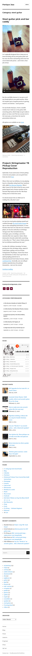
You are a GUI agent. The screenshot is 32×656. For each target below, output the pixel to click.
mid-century (8, 586)
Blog (5, 471)
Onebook (6, 496)
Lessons (6, 483)
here (12, 177)
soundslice (7, 599)
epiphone (7, 578)
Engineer (5, 641)
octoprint (7, 588)
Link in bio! (7, 485)
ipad (5, 582)
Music (5, 491)
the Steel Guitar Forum (19, 223)
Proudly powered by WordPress (17, 653)
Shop (5, 504)
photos (6, 592)
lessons (6, 584)
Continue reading (7, 269)
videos (6, 607)
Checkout (7, 475)
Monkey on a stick (9, 489)
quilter (6, 594)
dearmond (7, 574)
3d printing (14, 155)
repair (5, 597)
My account (7, 494)
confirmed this (6, 261)
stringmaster (22, 274)
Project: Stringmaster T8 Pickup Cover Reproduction (15, 166)
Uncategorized (8, 605)
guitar (6, 580)
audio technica (8, 572)
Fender (11, 274)
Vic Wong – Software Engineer (13, 508)
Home (4, 626)
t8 (26, 274)
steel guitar (20, 155)
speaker (6, 601)
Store (5, 506)
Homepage (7, 481)
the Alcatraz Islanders (15, 185)
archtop (6, 569)
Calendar (6, 473)
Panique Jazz (8, 5)
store (22, 122)
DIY (8, 274)
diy (5, 576)
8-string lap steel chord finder (13, 469)
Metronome (7, 487)
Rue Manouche (8, 502)
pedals (6, 590)
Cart (6, 512)
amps (5, 567)
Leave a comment (6, 276)
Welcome (6, 510)
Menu (27, 4)
